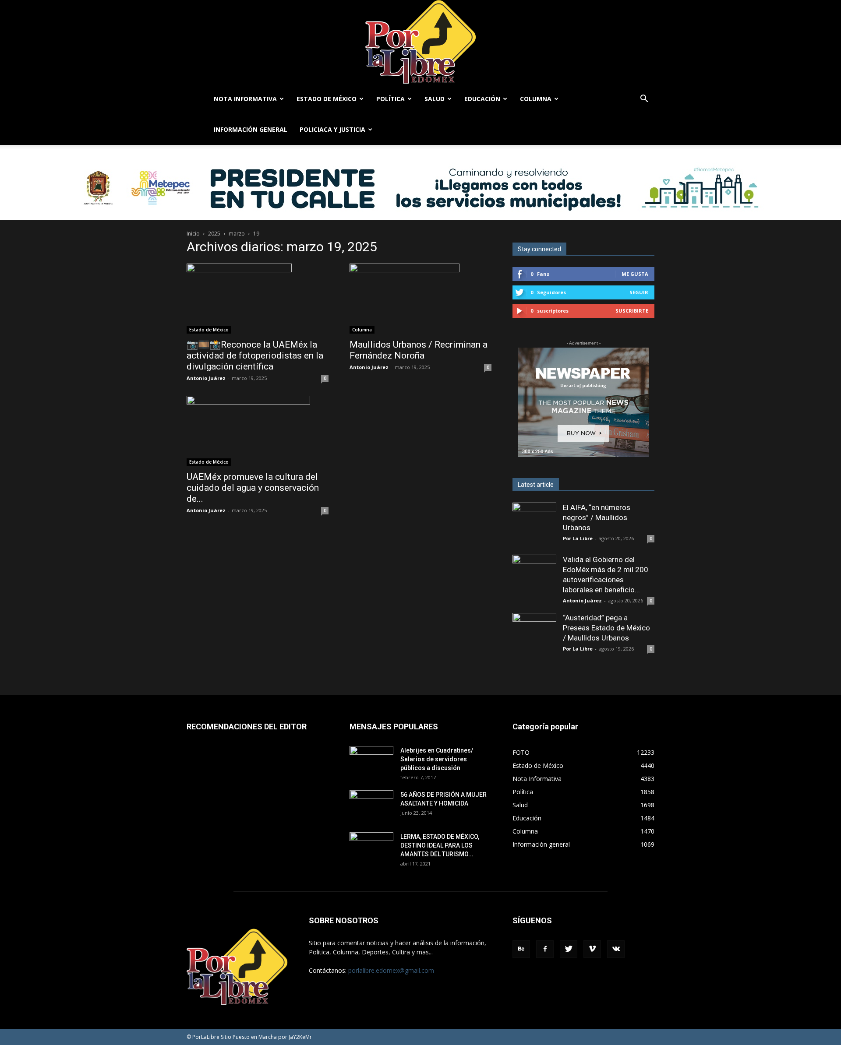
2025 (214, 233)
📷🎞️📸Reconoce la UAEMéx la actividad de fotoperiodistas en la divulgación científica (255, 355)
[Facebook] (545, 949)
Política (390, 99)
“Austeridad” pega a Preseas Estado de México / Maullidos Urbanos (606, 627)
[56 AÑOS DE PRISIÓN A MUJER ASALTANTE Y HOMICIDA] (371, 805)
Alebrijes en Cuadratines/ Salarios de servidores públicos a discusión (436, 759)
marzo (237, 233)
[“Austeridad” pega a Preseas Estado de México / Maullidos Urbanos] (534, 635)
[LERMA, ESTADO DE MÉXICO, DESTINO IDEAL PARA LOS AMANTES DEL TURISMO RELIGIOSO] (371, 847)
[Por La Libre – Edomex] (420, 42)
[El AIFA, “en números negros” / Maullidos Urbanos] (534, 524)
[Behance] (521, 949)
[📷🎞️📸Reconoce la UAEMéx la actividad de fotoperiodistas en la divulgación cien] (258, 299)
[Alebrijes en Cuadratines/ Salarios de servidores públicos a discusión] (371, 761)
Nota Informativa (245, 99)
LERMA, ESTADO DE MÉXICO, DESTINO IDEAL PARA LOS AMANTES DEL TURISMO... (439, 845)
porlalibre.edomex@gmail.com (391, 970)
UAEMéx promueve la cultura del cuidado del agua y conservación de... (253, 487)
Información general (250, 129)
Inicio (193, 233)
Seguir (638, 292)
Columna (535, 99)
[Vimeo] (592, 949)
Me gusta (635, 274)
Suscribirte (631, 310)
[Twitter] (568, 949)
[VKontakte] (616, 949)
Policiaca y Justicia (332, 129)
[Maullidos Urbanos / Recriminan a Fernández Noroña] (420, 299)
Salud (434, 99)
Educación (482, 99)
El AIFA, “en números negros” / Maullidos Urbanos (596, 517)
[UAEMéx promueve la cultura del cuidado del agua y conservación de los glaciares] (258, 431)
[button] (643, 99)
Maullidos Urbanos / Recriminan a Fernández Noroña (419, 350)
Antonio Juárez (206, 378)
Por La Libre (578, 538)
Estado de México (327, 99)
